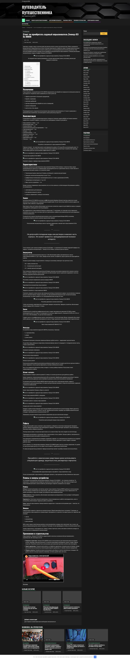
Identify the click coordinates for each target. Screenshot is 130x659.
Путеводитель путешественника (37, 9)
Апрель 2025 (86, 87)
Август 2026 (86, 70)
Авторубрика (25, 23)
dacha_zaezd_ (35, 42)
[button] (37, 64)
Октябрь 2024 (87, 97)
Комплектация (28, 67)
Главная (28, 20)
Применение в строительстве (32, 85)
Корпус (28, 71)
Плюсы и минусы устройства (31, 80)
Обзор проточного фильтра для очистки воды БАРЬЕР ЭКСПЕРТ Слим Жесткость (50, 608)
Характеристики (28, 69)
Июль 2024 (86, 102)
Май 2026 (86, 74)
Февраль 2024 (87, 110)
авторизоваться (52, 621)
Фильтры (29, 75)
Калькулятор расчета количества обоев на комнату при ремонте (72, 607)
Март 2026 (86, 79)
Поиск (85, 31)
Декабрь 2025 (87, 83)
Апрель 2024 (86, 108)
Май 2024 (86, 106)
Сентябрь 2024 (87, 100)
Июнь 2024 (86, 104)
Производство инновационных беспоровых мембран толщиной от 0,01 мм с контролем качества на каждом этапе (95, 49)
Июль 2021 (86, 121)
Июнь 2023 (86, 116)
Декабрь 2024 (87, 93)
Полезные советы (67, 20)
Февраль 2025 (87, 89)
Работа (26, 79)
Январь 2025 (86, 91)
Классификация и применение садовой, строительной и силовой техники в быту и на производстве (93, 44)
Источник (25, 584)
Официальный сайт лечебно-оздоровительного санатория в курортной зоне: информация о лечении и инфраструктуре (95, 61)
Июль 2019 (86, 127)
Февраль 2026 (87, 81)
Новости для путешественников (39, 20)
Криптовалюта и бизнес (93, 20)
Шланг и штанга (30, 77)
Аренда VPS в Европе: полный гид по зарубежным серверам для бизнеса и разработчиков (75, 646)
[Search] (107, 22)
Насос (28, 74)
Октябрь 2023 (87, 114)
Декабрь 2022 (87, 118)
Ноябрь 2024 (86, 95)
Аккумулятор (30, 72)
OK (95, 656)
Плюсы (28, 82)
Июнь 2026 (86, 72)
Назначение (27, 66)
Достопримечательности (55, 20)
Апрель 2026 (86, 76)
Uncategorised (26, 31)
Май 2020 (86, 125)
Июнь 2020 (86, 123)
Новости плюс (87, 146)
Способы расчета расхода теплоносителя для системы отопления (30, 608)
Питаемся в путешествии (80, 20)
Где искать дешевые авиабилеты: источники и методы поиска (97, 645)
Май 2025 (86, 85)
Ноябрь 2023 (86, 112)
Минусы (29, 83)
